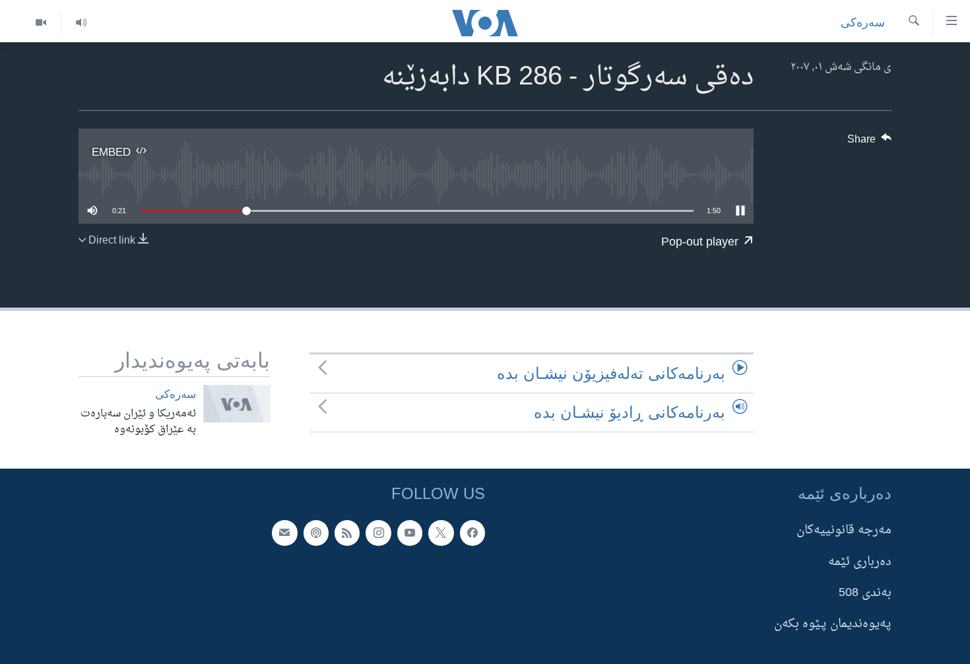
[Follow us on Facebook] (472, 533)
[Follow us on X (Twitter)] (440, 533)
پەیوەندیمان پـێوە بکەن (832, 624)
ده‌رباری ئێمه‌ (859, 562)
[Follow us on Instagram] (378, 533)
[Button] (869, 142)
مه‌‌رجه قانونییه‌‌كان (843, 531)
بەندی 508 (865, 593)
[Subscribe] (284, 533)
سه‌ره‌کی (863, 22)
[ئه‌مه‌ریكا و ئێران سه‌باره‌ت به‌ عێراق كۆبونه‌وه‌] (237, 403)
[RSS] (347, 533)
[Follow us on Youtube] (409, 533)
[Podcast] (316, 533)
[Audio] (81, 23)
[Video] (41, 23)
